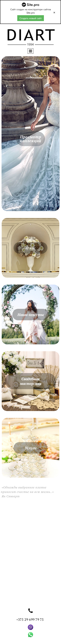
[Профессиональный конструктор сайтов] (30, 5)
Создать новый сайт (30, 18)
